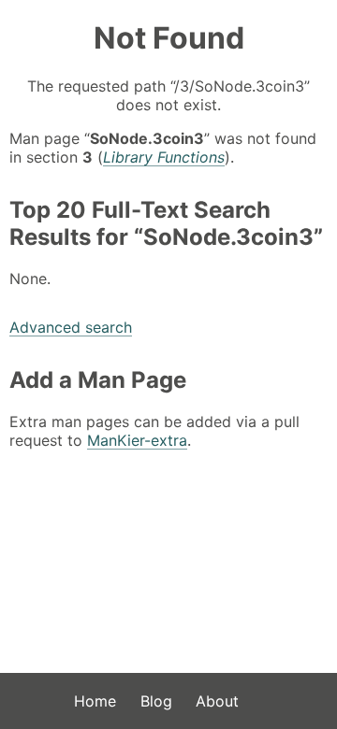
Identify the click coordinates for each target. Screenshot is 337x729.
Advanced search (70, 327)
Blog (156, 701)
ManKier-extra (137, 440)
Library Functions (164, 157)
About (217, 701)
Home (95, 701)
